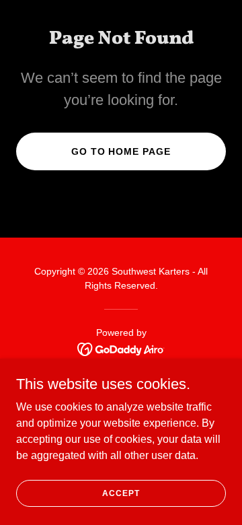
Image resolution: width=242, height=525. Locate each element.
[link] (121, 348)
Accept (120, 492)
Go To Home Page (121, 151)
